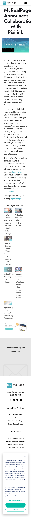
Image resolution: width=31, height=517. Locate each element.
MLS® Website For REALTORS (15, 448)
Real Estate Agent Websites (16, 438)
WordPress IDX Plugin (15, 421)
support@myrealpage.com (15, 392)
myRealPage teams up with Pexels (9, 278)
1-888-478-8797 (15, 395)
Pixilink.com (9, 192)
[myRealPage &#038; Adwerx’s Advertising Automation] (8, 303)
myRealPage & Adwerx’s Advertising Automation (9, 312)
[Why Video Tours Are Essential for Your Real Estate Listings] (8, 210)
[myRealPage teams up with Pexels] (8, 269)
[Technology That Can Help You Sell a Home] (18, 210)
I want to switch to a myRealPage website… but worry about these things (19, 286)
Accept (15, 505)
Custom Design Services (15, 424)
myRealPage (16, 198)
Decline (16, 509)
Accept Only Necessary (15, 500)
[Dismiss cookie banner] (25, 457)
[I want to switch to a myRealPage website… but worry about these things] (18, 269)
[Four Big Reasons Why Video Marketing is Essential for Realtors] (8, 238)
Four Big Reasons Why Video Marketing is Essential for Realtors (8, 254)
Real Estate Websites (15, 415)
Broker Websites (15, 418)
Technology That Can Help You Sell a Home (19, 220)
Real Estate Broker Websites (15, 441)
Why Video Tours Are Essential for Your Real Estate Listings (8, 224)
